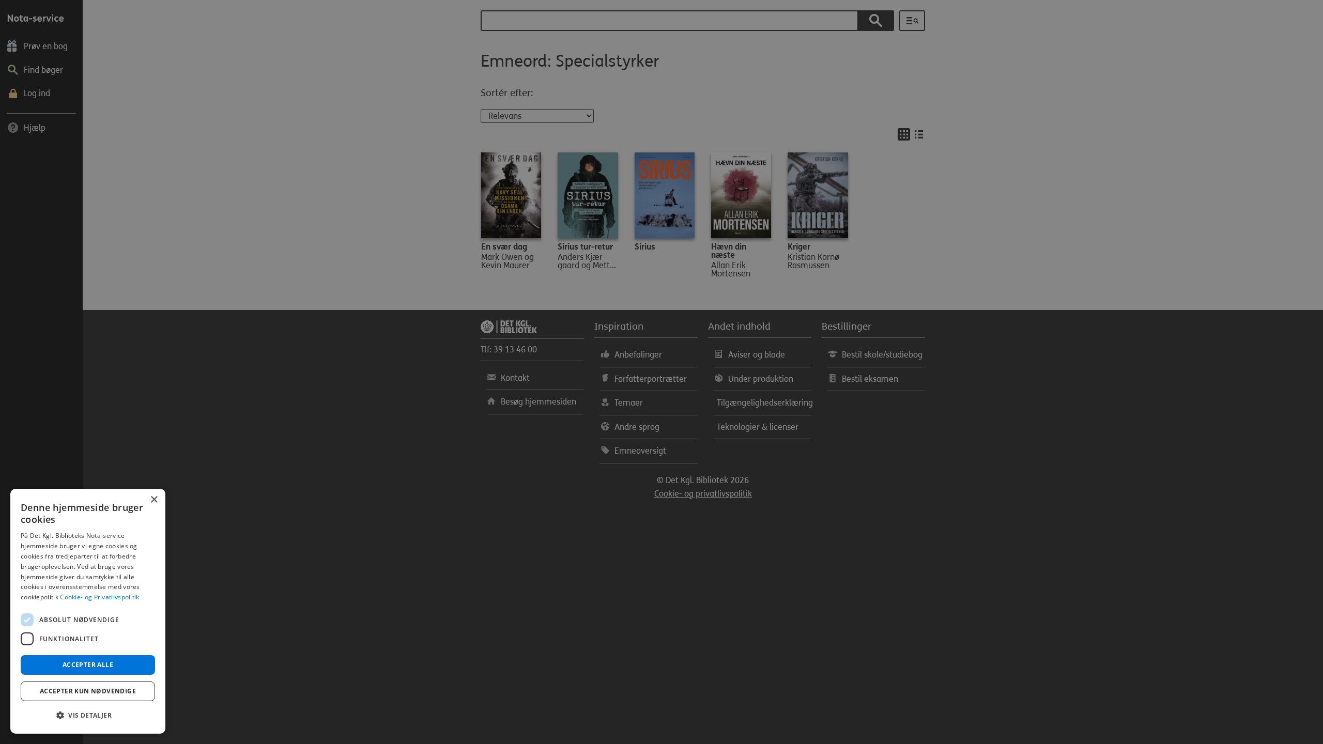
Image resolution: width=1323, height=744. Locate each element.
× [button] (154, 500)
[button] (88, 715)
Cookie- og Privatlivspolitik (99, 597)
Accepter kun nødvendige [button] (88, 691)
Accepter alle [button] (88, 664)
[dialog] (87, 611)
